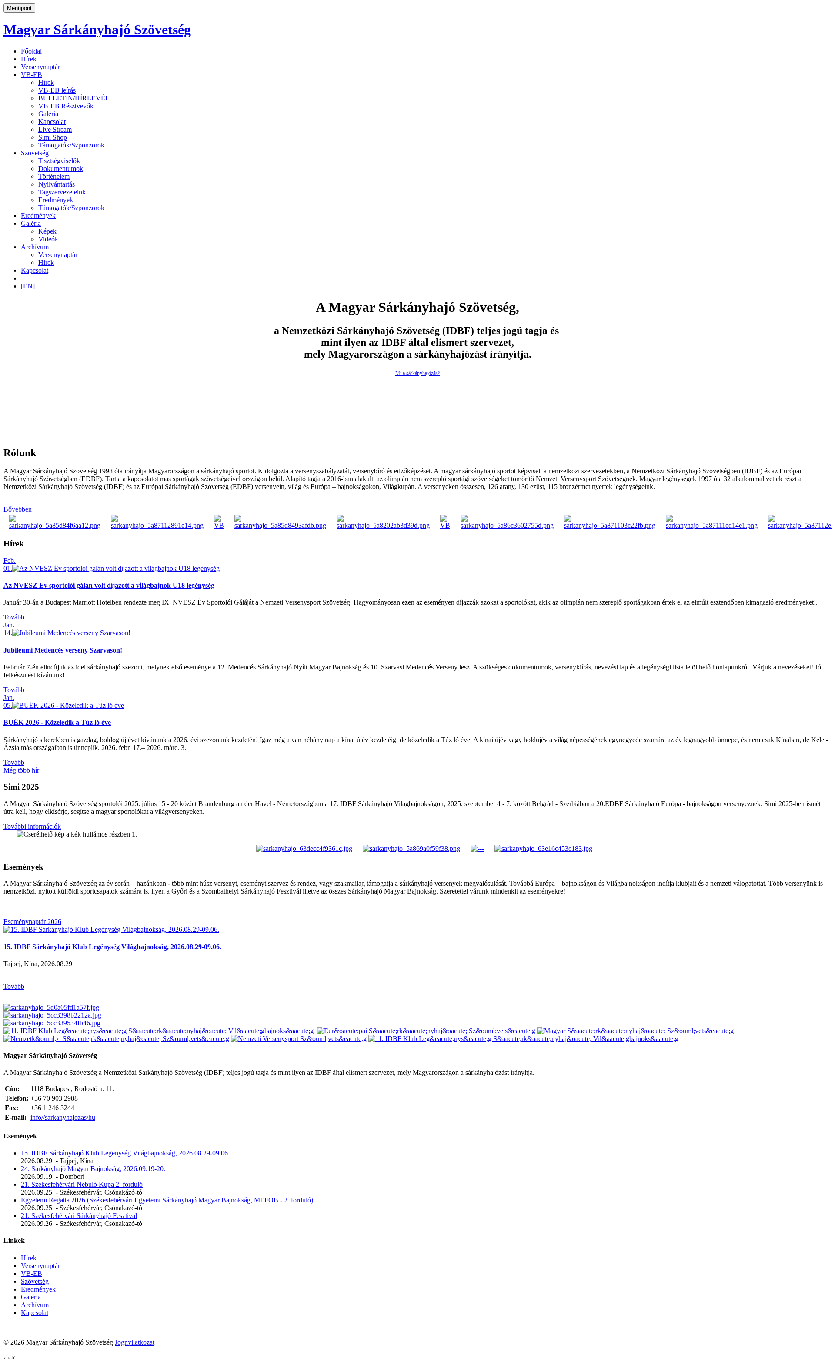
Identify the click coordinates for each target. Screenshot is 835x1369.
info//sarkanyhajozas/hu (62, 1117)
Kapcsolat (52, 121)
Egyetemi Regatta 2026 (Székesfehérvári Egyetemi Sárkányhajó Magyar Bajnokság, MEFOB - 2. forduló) (167, 1200)
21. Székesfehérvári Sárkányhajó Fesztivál (79, 1215)
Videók (48, 239)
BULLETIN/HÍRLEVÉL (74, 98)
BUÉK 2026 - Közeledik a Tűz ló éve (57, 722)
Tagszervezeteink (62, 192)
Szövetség (35, 153)
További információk (32, 826)
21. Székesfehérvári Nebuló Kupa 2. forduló (82, 1184)
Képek (47, 231)
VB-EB (31, 74)
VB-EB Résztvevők (66, 106)
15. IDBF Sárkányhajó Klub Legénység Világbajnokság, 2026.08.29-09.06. (112, 947)
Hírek (29, 59)
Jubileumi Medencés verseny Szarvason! (62, 650)
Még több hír (21, 770)
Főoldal (31, 51)
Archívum (35, 247)
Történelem (54, 176)
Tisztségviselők (59, 160)
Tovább (13, 617)
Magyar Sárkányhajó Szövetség (97, 29)
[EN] (29, 286)
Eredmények (55, 200)
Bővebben (17, 509)
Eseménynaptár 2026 (32, 921)
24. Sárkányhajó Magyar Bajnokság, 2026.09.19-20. (93, 1168)
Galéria (48, 113)
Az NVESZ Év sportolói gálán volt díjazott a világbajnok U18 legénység (108, 585)
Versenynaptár (40, 66)
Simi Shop (52, 137)
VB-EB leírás (57, 90)
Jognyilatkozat (134, 1342)
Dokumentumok (60, 168)
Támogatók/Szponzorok (71, 145)
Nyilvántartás (56, 184)
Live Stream (55, 129)
